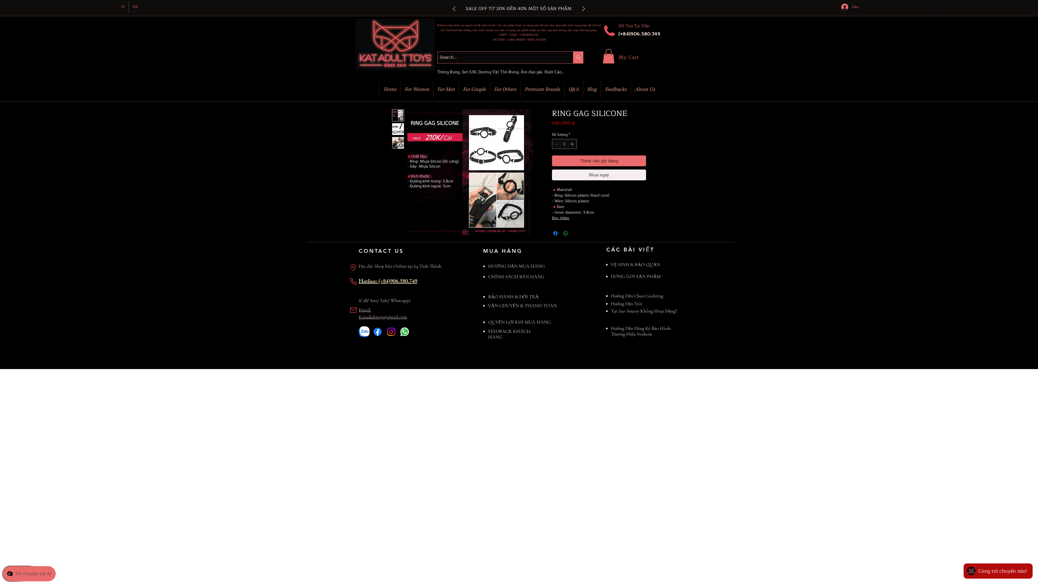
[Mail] (353, 310)
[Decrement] (556, 144)
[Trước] (454, 9)
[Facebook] (377, 331)
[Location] (353, 267)
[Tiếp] (583, 9)
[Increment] (572, 144)
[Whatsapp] (404, 331)
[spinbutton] (564, 144)
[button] (609, 56)
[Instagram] (391, 331)
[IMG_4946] (364, 331)
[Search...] (578, 57)
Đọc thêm (560, 218)
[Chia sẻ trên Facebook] (555, 233)
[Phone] (353, 281)
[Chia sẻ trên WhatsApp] (566, 233)
